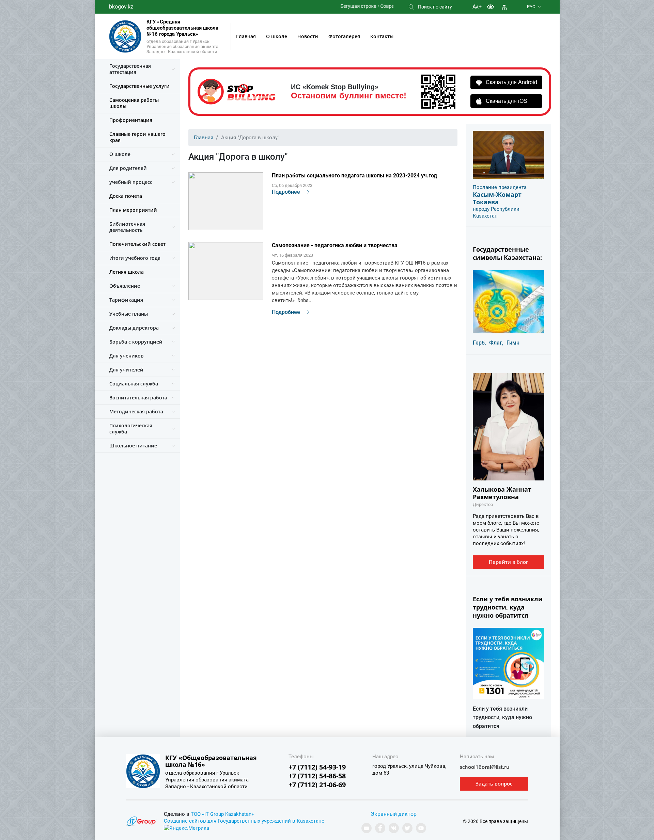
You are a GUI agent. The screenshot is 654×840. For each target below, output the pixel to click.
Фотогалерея (344, 36)
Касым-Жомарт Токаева (497, 198)
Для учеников (126, 355)
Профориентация (130, 120)
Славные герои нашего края (137, 137)
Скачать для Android (511, 82)
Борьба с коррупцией (135, 341)
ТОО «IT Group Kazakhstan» (222, 814)
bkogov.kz (121, 6)
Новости (307, 36)
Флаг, (496, 342)
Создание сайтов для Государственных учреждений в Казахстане (244, 821)
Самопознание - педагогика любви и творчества (335, 245)
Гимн (513, 342)
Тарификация (126, 300)
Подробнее (286, 192)
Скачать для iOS (506, 101)
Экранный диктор (394, 814)
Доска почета (125, 196)
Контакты (381, 36)
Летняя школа (126, 272)
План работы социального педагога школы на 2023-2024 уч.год (354, 175)
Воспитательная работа (138, 397)
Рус (531, 6)
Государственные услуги (139, 86)
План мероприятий (133, 210)
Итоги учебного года (134, 258)
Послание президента (500, 187)
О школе (276, 36)
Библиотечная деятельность (127, 227)
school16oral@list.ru (485, 766)
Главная (246, 36)
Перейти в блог (508, 561)
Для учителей (126, 369)
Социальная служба (133, 383)
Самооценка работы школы (134, 103)
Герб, (479, 342)
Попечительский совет (137, 244)
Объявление (124, 286)
